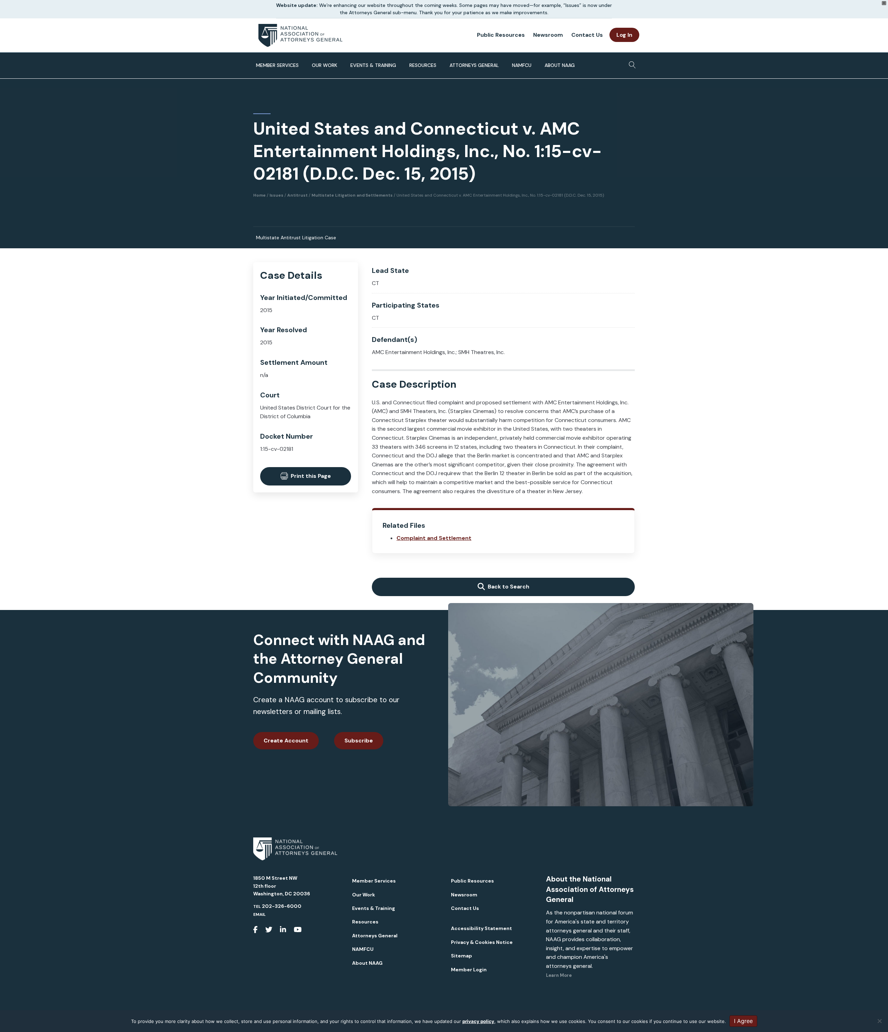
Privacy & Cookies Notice (482, 942)
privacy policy (478, 1021)
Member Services (277, 65)
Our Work (324, 65)
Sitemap (461, 956)
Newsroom (548, 34)
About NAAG (560, 65)
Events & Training (373, 65)
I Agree (743, 1020)
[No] (879, 1020)
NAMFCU (521, 65)
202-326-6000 (281, 906)
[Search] (630, 62)
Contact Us (587, 34)
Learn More (559, 975)
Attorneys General (474, 65)
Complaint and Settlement (433, 538)
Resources (422, 65)
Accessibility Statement (481, 928)
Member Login (469, 969)
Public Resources (501, 34)
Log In (624, 34)
